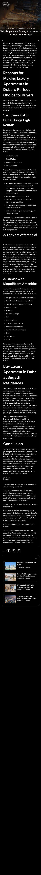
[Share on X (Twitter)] (14, 550)
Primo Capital (22, 473)
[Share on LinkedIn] (19, 550)
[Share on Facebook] (8, 550)
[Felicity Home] (6, 6)
